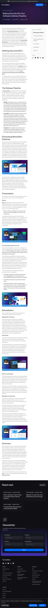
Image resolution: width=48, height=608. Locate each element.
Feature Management (6, 575)
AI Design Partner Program (37, 571)
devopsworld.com (6, 475)
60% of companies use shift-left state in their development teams (13, 72)
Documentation (35, 577)
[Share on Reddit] (43, 57)
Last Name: (7, 541)
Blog (33, 568)
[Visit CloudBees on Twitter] (11, 563)
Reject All (42, 605)
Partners (4, 593)
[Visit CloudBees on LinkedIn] (13, 563)
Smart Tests (4, 577)
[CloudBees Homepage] (6, 560)
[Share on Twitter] (40, 57)
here (3, 473)
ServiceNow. (10, 275)
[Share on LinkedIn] (35, 57)
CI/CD (3, 571)
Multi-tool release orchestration (20, 575)
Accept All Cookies (33, 605)
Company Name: (28, 541)
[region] (24, 603)
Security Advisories (36, 575)
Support (33, 579)
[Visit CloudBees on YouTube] (8, 563)
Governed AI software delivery (21, 572)
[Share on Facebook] (38, 57)
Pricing (3, 597)
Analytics (4, 581)
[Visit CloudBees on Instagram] (5, 563)
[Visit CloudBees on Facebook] (3, 563)
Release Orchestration (6, 579)
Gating (3, 202)
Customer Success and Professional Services (36, 582)
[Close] (46, 600)
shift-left (20, 66)
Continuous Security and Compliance (22, 578)
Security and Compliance (7, 573)
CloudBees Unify (5, 568)
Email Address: (7, 534)
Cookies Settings (5, 605)
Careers (4, 595)
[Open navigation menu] (45, 5)
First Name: (27, 534)
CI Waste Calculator (36, 584)
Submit (24, 550)
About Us (4, 589)
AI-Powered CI (20, 568)
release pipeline (6, 90)
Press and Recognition (6, 591)
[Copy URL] (33, 57)
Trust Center (34, 573)
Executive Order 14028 (12, 31)
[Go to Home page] (5, 4)
